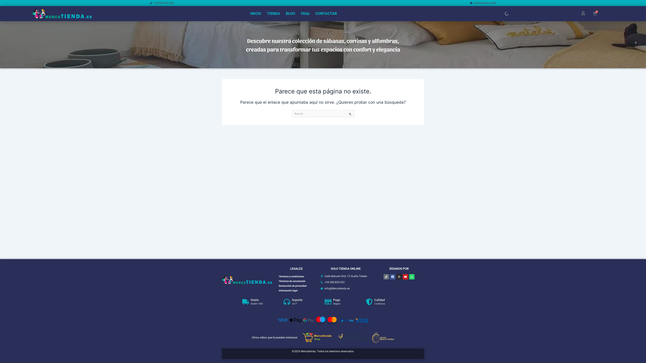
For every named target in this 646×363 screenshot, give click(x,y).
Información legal (288, 290)
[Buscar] (504, 13)
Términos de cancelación (292, 281)
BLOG (290, 13)
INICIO (255, 13)
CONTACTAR (326, 13)
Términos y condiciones (291, 276)
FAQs (305, 13)
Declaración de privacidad (293, 286)
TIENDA (273, 13)
